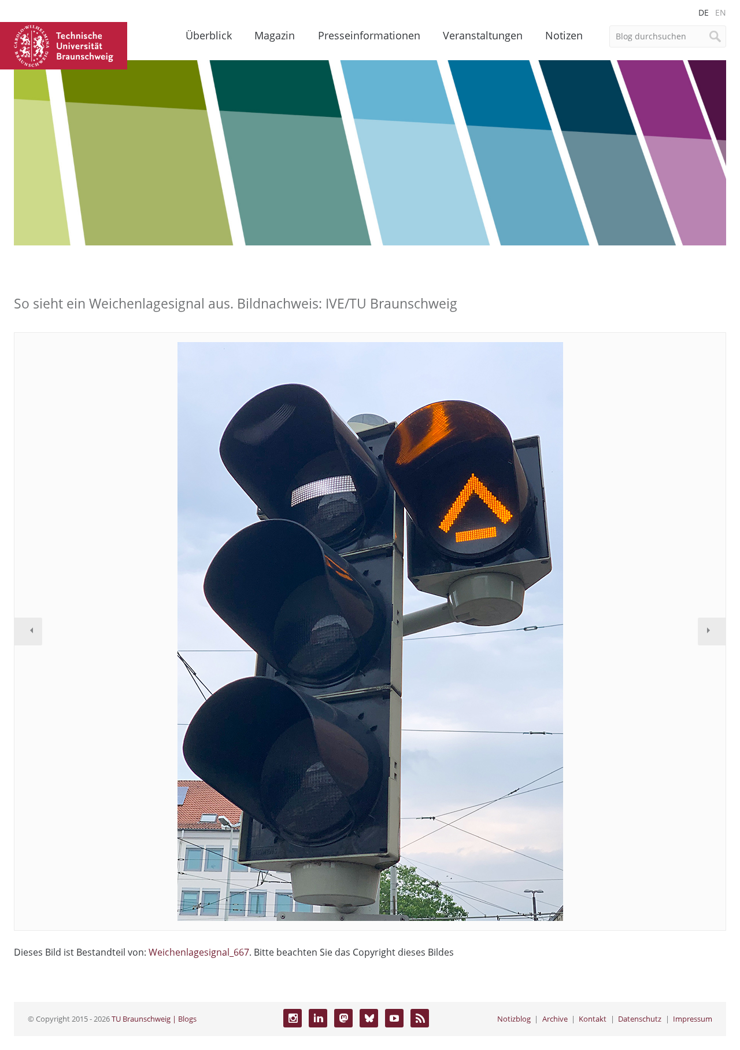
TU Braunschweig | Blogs (154, 1019)
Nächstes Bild (712, 631)
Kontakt (592, 1019)
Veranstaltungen (483, 35)
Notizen (564, 35)
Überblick (209, 35)
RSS (419, 1018)
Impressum (692, 1019)
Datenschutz (639, 1019)
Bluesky (369, 1018)
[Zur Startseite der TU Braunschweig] (63, 44)
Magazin (274, 35)
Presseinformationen (369, 35)
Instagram (292, 1018)
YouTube (394, 1018)
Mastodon (343, 1018)
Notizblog (514, 1019)
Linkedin (318, 1018)
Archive (555, 1019)
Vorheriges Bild (28, 631)
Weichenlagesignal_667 (199, 952)
